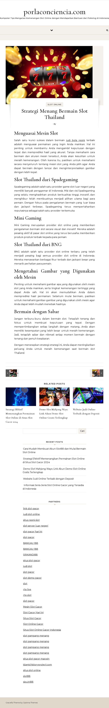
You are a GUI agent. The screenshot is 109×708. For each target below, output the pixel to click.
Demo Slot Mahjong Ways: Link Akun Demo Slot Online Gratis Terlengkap (53, 413)
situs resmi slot (31, 520)
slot (25, 583)
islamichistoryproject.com (37, 664)
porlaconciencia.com (55, 11)
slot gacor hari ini (32, 531)
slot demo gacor (32, 578)
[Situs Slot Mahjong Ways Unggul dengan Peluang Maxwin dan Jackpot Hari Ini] (97, 373)
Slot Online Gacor (33, 624)
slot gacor (28, 537)
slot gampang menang (36, 635)
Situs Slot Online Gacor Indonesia (42, 630)
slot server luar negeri (35, 525)
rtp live (27, 589)
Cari (82, 431)
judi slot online (31, 514)
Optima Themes (30, 702)
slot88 (26, 676)
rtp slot (27, 595)
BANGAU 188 (30, 543)
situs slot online (32, 670)
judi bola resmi (75, 140)
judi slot (27, 566)
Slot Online (54, 105)
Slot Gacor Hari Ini (33, 612)
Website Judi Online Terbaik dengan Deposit (48, 478)
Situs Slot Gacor (32, 618)
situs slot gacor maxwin (36, 658)
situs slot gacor (31, 560)
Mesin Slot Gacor (32, 606)
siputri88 (28, 682)
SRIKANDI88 (30, 554)
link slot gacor (31, 508)
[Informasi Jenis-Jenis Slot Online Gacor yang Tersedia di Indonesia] (12, 373)
